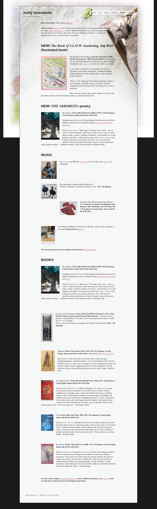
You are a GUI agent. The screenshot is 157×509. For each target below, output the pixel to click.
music (106, 12)
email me (57, 28)
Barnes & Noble (107, 123)
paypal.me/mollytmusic (56, 30)
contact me (86, 64)
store (122, 12)
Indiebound (97, 123)
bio (100, 12)
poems (114, 12)
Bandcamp (69, 23)
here (61, 323)
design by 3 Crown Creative (49, 495)
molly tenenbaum (37, 13)
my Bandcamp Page (90, 250)
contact (130, 12)
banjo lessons (84, 162)
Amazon (67, 125)
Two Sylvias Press (108, 353)
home (93, 12)
